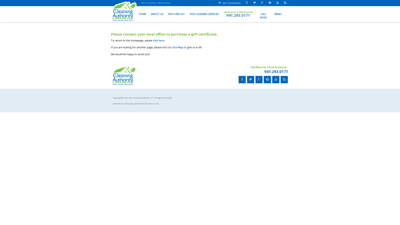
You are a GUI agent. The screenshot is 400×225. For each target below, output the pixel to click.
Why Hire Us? (176, 14)
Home (142, 14)
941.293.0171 (238, 15)
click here (159, 40)
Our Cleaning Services (204, 14)
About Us (157, 14)
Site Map (177, 47)
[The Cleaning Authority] (124, 14)
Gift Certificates (231, 3)
